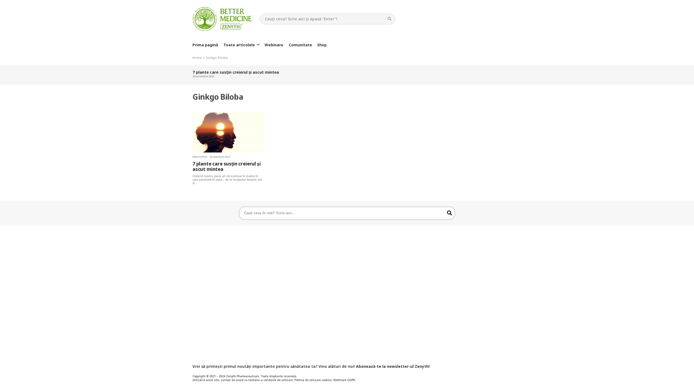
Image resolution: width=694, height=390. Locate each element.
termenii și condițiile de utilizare (270, 380)
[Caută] (389, 19)
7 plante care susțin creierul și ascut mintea (235, 72)
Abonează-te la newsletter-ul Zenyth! (393, 366)
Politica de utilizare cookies (313, 380)
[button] (258, 45)
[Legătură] (222, 19)
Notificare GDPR (344, 380)
